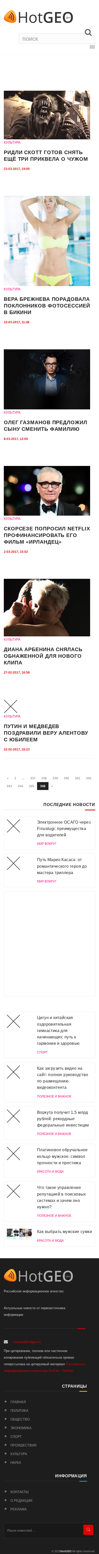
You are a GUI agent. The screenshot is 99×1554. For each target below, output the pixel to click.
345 (31, 786)
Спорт (16, 1437)
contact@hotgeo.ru (27, 1342)
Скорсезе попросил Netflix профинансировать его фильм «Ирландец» (47, 535)
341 (77, 778)
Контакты (19, 1492)
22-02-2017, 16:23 (17, 749)
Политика (19, 1411)
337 (33, 778)
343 (9, 786)
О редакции (21, 1501)
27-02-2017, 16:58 (17, 672)
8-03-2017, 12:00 (16, 439)
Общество (20, 1419)
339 (55, 778)
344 (20, 786)
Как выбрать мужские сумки (64, 1231)
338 (44, 778)
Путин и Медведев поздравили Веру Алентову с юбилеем (46, 733)
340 (66, 778)
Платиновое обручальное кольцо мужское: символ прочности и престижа (62, 1156)
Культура (18, 1454)
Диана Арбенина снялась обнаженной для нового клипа (43, 656)
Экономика (20, 1428)
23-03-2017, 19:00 (17, 169)
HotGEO (66, 1551)
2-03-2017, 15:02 (16, 552)
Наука (15, 1463)
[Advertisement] (49, 944)
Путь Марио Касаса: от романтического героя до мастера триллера (62, 866)
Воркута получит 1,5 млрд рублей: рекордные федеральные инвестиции (63, 1119)
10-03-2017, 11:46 (16, 322)
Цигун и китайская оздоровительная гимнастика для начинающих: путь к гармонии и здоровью (58, 1030)
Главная (18, 1402)
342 (88, 778)
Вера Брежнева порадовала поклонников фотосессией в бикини (47, 305)
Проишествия (23, 1445)
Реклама (18, 1509)
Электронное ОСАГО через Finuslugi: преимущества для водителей (64, 828)
